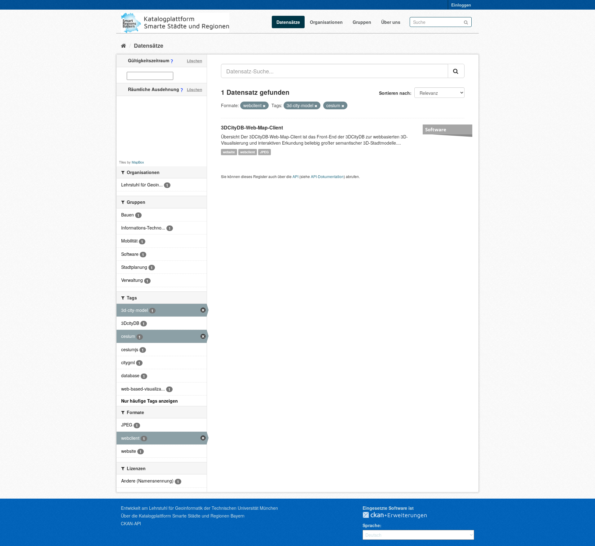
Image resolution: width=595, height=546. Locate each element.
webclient (247, 152)
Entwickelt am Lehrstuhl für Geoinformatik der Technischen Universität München (199, 508)
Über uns (390, 22)
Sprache (371, 525)
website (229, 152)
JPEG (264, 152)
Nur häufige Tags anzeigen (149, 401)
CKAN (400, 515)
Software (435, 129)
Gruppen (362, 22)
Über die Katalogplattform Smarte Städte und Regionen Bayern (183, 516)
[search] (456, 71)
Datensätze (288, 22)
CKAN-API (131, 523)
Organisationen (326, 22)
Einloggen (461, 5)
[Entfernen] (264, 105)
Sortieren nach (394, 93)
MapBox (138, 161)
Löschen (194, 60)
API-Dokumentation (327, 176)
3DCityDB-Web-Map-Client (252, 127)
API (295, 176)
